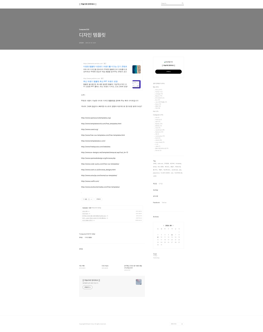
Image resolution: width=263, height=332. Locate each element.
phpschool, (156, 173)
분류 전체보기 (159, 83)
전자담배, (166, 163)
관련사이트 (173, 324)
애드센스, (167, 166)
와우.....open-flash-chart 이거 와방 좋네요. (94, 218)
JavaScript (159, 130)
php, (180, 170)
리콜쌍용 (173, 271)
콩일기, (172, 166)
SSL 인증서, (161, 166)
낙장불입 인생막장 (175, 297)
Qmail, (155, 166)
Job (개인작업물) (161, 102)
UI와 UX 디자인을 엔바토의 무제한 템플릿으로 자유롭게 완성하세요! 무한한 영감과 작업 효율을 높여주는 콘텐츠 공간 (105, 70)
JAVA (157, 146)
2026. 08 (168, 226)
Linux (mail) (159, 142)
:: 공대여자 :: (174, 301)
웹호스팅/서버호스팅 (161, 148)
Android (158, 119)
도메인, (155, 163)
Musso (158, 96)
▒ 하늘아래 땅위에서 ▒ (87, 4)
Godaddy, (179, 163)
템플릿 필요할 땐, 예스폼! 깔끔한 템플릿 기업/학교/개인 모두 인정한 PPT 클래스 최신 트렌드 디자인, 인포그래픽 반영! (105, 85)
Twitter (164, 202)
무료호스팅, (178, 166)
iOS (157, 117)
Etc (157, 100)
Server (158, 150)
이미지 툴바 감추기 (87, 220)
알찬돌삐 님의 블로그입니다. (91, 283)
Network (159, 132)
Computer (85, 208)
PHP (157, 138)
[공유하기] (89, 199)
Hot (155, 111)
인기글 (161, 183)
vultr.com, (160, 163)
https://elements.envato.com (93, 63)
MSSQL (158, 126)
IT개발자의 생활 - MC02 (175, 305)
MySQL (158, 124)
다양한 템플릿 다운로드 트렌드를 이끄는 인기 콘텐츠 (105, 66)
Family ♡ (159, 92)
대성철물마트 (174, 320)
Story (158, 89)
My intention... (175, 294)
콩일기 (158, 106)
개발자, (160, 170)
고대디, (155, 176)
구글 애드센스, (167, 170)
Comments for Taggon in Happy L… (177, 276)
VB (157, 134)
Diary (158, 104)
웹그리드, (155, 170)
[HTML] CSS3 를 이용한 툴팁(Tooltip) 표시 (94, 216)
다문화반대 (174, 317)
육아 (157, 108)
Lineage (159, 94)
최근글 (155, 183)
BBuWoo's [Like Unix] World (176, 282)
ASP (157, 121)
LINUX (158, 140)
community (160, 136)
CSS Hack (85, 213)
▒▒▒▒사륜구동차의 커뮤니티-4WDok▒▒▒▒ (177, 289)
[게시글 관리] (91, 199)
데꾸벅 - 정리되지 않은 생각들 (177, 312)
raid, (172, 173)
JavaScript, (174, 170)
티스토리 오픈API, (165, 173)
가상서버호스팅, (178, 173)
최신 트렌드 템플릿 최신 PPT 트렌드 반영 (100, 81)
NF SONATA (159, 98)
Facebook (156, 202)
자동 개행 (85, 211)
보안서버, (172, 163)
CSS (90, 208)
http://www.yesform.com (91, 78)
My (156, 87)
